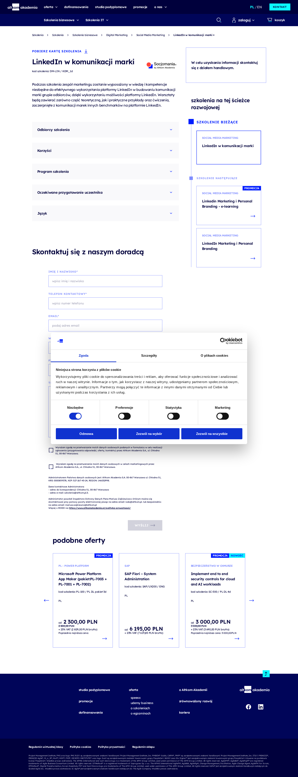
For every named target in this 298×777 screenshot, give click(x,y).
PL (252, 7)
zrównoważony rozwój (195, 701)
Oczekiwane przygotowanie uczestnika (70, 192)
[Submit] (219, 20)
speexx (136, 698)
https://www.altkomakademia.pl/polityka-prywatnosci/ (100, 508)
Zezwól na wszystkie (212, 434)
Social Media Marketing (150, 35)
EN (259, 7)
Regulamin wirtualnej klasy (46, 746)
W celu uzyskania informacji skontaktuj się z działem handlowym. (224, 65)
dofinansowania (91, 712)
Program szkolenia (53, 171)
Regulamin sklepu (143, 746)
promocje (86, 701)
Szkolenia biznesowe (59, 20)
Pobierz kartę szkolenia (57, 51)
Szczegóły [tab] (149, 355)
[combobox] (219, 20)
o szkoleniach (140, 708)
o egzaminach (141, 713)
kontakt (280, 6)
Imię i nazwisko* (63, 271)
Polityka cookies (80, 746)
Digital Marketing (117, 35)
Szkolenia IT (95, 20)
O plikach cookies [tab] (214, 355)
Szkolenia (38, 35)
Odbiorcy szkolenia (53, 129)
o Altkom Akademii (193, 690)
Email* (53, 316)
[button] (22, 7)
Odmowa (86, 434)
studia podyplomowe (94, 690)
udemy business (142, 703)
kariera (184, 712)
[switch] (124, 416)
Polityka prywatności (111, 746)
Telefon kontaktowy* (67, 293)
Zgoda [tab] (84, 355)
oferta (133, 690)
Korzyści (44, 150)
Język (42, 213)
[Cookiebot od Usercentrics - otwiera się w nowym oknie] (223, 341)
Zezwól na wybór (149, 434)
